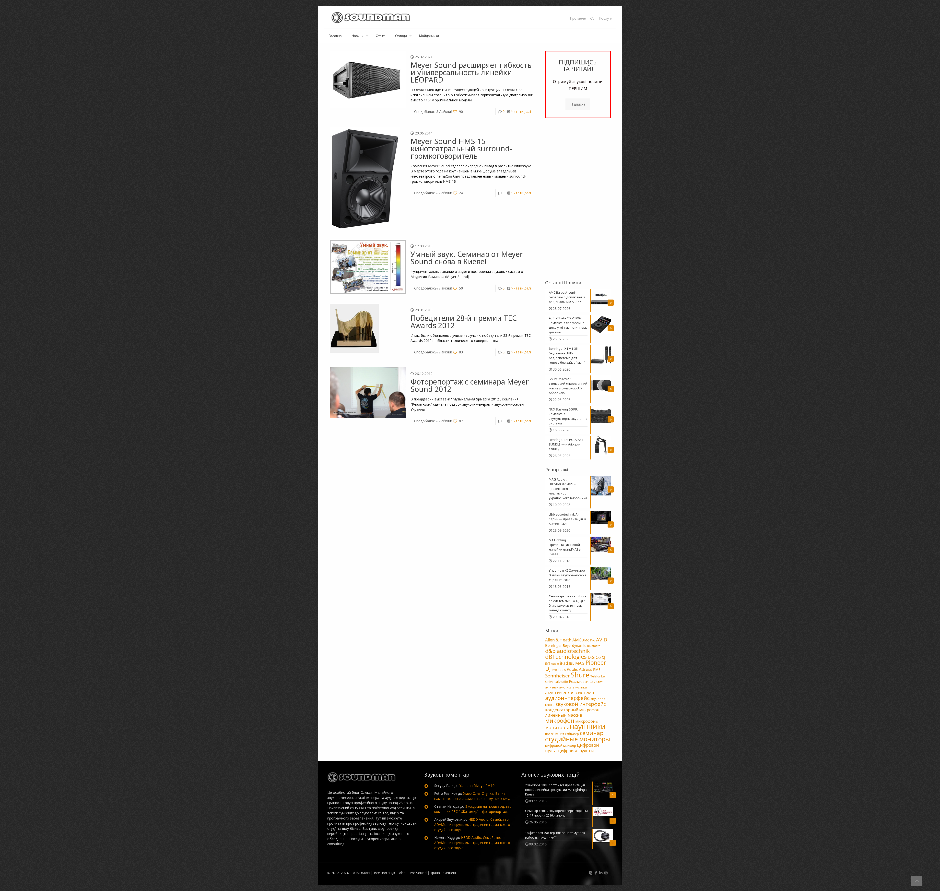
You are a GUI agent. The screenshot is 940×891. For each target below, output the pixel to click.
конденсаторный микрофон (572, 709)
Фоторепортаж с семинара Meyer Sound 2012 (470, 385)
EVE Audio (552, 664)
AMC (576, 640)
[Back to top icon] (916, 881)
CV (592, 18)
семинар (591, 733)
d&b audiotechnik (567, 650)
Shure (580, 674)
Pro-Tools (559, 669)
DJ (603, 657)
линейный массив (563, 715)
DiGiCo (594, 657)
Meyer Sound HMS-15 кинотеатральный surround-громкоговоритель (461, 148)
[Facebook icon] (596, 872)
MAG (580, 663)
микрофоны (586, 721)
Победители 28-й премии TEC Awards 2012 (464, 321)
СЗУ (592, 681)
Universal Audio (556, 681)
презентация (554, 734)
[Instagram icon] (606, 872)
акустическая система (569, 692)
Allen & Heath (558, 640)
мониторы (557, 727)
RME (596, 669)
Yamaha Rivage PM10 (476, 785)
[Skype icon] (590, 872)
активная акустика (558, 687)
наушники (588, 726)
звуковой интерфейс (580, 704)
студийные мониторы (577, 739)
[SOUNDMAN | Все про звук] (371, 17)
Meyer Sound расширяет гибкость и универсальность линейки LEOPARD (471, 72)
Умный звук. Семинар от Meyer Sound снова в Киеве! (467, 257)
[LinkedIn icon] (601, 872)
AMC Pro (588, 640)
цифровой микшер (560, 745)
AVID (601, 639)
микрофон (559, 720)
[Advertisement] (578, 199)
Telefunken (598, 676)
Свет (599, 682)
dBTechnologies (566, 657)
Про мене (578, 18)
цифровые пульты (576, 750)
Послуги (605, 18)
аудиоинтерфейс (567, 697)
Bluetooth (593, 646)
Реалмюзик (578, 681)
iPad (564, 663)
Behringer (553, 645)
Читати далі (521, 111)
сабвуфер (572, 734)
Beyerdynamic (574, 645)
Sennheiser (557, 676)
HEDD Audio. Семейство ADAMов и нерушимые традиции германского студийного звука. (472, 824)
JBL (571, 663)
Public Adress (579, 669)
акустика (580, 687)
